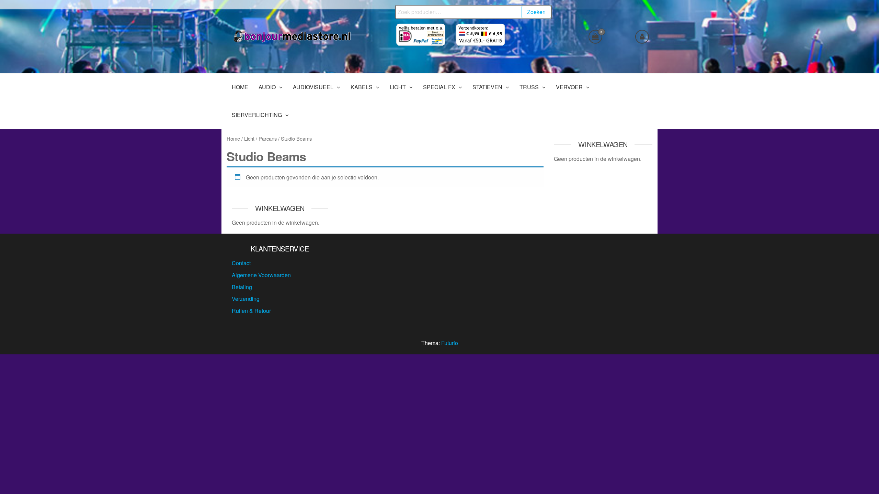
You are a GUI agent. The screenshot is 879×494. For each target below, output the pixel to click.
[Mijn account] (642, 37)
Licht (249, 138)
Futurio (449, 343)
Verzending (246, 299)
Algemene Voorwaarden (261, 275)
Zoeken (536, 12)
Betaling (242, 287)
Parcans (268, 138)
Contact (241, 263)
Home (233, 138)
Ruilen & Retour (251, 311)
